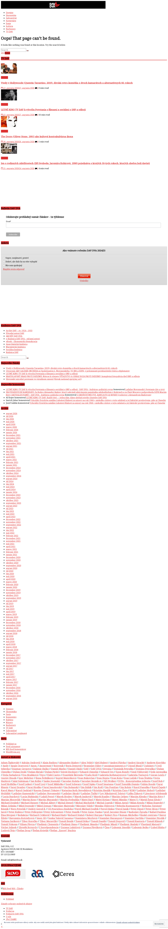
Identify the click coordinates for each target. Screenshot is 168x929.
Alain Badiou (50, 762)
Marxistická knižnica (16, 346)
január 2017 (11, 685)
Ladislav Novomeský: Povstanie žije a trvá (145, 389)
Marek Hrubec (64, 796)
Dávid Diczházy (69, 771)
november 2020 (13, 560)
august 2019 (11, 600)
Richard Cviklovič (40, 814)
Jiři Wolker (110, 781)
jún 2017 (10, 671)
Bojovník (59, 765)
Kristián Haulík (101, 790)
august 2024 (11, 478)
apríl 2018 (10, 644)
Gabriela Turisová (138, 774)
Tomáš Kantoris (136, 821)
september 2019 (13, 598)
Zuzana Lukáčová (70, 827)
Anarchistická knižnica (16, 344)
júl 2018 (9, 636)
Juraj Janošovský (53, 787)
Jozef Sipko (89, 784)
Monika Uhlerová (104, 805)
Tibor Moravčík (48, 821)
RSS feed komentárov (16, 749)
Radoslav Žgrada (138, 811)
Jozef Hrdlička (8, 784)
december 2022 (13, 519)
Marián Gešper (120, 796)
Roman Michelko (129, 814)
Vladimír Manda (88, 824)
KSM (132, 790)
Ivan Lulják (130, 777)
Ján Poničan (111, 787)
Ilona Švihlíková (45, 777)
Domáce (9, 12)
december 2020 (13, 557)
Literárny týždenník (156, 793)
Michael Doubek (10, 802)
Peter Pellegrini (33, 811)
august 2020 (11, 568)
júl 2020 (9, 571)
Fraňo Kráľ (91, 774)
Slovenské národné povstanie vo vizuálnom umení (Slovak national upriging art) (44, 379)
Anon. (34, 765)
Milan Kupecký (154, 802)
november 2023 (13, 497)
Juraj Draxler (18, 787)
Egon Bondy (122, 771)
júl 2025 (9, 448)
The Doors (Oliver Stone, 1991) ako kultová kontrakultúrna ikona (37, 136)
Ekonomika (11, 15)
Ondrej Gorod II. (37, 808)
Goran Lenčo (157, 774)
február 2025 (12, 462)
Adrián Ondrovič (31, 762)
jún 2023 (10, 511)
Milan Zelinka (8, 805)
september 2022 (13, 524)
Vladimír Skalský (129, 824)
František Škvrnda (73, 774)
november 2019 (13, 592)
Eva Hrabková (30, 774)
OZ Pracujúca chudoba (60, 808)
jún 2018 (10, 638)
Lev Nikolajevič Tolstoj (112, 793)
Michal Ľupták (105, 802)
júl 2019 (9, 603)
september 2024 (13, 476)
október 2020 (12, 562)
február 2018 (12, 649)
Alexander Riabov (69, 762)
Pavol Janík (122, 808)
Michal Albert (47, 802)
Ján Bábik (86, 787)
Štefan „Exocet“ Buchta (63, 830)
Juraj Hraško (34, 787)
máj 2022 (10, 533)
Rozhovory (10, 29)
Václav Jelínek (8, 827)
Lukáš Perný (47, 796)
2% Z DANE (11, 919)
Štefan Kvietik (40, 830)
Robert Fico (111, 814)
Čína (107, 827)
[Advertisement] (75, 187)
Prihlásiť (10, 899)
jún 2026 (10, 419)
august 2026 (11, 413)
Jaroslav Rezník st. (92, 781)
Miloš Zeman (44, 805)
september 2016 (13, 695)
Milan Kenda (137, 802)
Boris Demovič (74, 765)
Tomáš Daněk (98, 821)
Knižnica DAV (12, 352)
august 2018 (11, 633)
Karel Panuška (142, 787)
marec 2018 (11, 647)
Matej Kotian (103, 799)
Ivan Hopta (103, 777)
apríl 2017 (10, 676)
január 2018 (11, 652)
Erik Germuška (159, 771)
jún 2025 (10, 451)
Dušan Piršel (52, 771)
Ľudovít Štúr (8, 830)
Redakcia (23, 814)
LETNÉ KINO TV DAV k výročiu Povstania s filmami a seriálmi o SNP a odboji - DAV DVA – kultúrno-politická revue (59, 389)
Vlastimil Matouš (150, 824)
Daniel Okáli (75, 768)
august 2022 (11, 527)
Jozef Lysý (40, 784)
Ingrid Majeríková (66, 777)
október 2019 (12, 595)
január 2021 (11, 554)
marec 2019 (11, 614)
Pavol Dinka (107, 808)
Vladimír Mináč (108, 824)
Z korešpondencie (49, 827)
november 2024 (13, 470)
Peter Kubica (16, 811)
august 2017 (11, 666)
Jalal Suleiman (21, 781)
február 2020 (12, 584)
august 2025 (11, 446)
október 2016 (12, 693)
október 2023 (12, 500)
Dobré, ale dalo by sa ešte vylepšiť (21, 261)
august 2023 (11, 505)
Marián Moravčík (10, 799)
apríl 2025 (10, 457)
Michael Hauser (29, 802)
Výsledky (84, 281)
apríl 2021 (10, 546)
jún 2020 (10, 573)
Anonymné (45, 765)
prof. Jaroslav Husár (115, 811)
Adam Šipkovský (10, 762)
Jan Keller (36, 781)
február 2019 (12, 617)
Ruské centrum (148, 814)
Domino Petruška (145, 768)
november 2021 (13, 541)
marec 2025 (11, 459)
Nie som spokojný (13, 265)
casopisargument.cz (115, 765)
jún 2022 (10, 530)
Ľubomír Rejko (140, 827)
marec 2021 (11, 549)
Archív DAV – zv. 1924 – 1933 (19, 330)
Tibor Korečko (30, 821)
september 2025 (13, 443)
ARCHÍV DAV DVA (14, 336)
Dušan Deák (19, 771)
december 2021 (13, 538)
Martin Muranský (48, 799)
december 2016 (13, 687)
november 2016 (13, 690)
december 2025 (13, 435)
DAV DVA (96, 768)
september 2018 (13, 630)
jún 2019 (10, 606)
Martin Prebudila (69, 799)
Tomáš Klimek (155, 821)
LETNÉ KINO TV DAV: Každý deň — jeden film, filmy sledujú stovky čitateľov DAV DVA (66, 397)
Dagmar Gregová (21, 768)
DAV (86, 768)
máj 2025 (10, 454)
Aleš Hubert (101, 762)
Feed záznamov (13, 746)
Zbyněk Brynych (28, 827)
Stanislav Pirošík (155, 818)
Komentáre (11, 20)
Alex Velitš (87, 762)
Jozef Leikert (25, 784)
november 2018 (13, 625)
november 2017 (13, 657)
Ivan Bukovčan (86, 777)
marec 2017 (11, 679)
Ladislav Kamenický (23, 793)
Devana (107, 768)
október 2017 (12, 660)
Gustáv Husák (8, 777)
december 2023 (13, 495)
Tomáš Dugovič (116, 821)
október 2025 (12, 440)
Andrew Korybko (156, 762)
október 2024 (12, 473)
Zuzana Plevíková (92, 827)
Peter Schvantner (53, 811)
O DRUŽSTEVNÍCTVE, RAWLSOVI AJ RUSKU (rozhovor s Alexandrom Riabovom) (114, 394)
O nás (8, 916)
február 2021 (12, 552)
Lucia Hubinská (29, 796)
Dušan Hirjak (35, 771)
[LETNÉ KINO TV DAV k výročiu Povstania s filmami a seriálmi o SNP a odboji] (9, 99)
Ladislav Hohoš (145, 790)
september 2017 (13, 663)
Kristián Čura (120, 790)
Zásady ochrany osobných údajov (16, 903)
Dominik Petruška (124, 768)
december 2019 (13, 590)
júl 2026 (9, 416)
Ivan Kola (116, 777)
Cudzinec (149, 765)
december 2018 (13, 622)
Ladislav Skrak (70, 793)
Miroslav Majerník (63, 805)
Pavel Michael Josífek (87, 808)
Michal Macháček (84, 802)
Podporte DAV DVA (14, 913)
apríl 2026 (10, 424)
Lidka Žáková (134, 793)
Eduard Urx (107, 771)
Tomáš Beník (66, 821)
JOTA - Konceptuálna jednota (134, 781)
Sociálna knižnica (14, 349)
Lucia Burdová (11, 796)
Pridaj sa (10, 911)
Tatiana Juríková (10, 821)
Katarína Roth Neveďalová (76, 790)
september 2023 (13, 503)
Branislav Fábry (93, 765)
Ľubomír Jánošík (121, 827)
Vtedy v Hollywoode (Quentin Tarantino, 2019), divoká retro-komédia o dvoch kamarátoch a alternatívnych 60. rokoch (67, 82)
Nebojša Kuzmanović (127, 805)
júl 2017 (9, 668)
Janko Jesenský (52, 781)
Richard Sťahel (76, 814)
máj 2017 (10, 674)
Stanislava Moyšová (86, 818)
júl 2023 (9, 508)
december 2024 (13, 467)
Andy (6, 765)
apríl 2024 (10, 489)
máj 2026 (10, 421)
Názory (9, 722)
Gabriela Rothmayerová (112, 774)
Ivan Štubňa (145, 777)
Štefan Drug (23, 830)
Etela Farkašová (11, 774)
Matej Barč (87, 799)
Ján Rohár (125, 787)
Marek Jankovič (83, 796)
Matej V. (133, 799)
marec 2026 (11, 427)
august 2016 (11, 698)
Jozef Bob (158, 781)
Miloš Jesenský (27, 805)
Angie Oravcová (20, 765)
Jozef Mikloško (56, 784)
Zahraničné (11, 18)
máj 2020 (10, 576)
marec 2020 (11, 581)
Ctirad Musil (135, 765)
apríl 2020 (10, 579)
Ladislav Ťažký (89, 793)
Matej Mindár (119, 799)
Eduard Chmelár (89, 771)
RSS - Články (17, 888)
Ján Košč (98, 787)
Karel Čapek (158, 787)
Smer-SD (41, 818)
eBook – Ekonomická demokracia (21, 341)
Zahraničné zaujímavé (16, 733)
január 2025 (11, 465)
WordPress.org (13, 752)
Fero (42, 774)
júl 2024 (9, 481)
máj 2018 (10, 641)
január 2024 (11, 492)
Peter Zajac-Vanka (92, 811)
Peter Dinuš (137, 808)
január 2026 (11, 432)
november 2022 (13, 522)
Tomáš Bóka (82, 821)
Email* (8, 221)
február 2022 (12, 535)
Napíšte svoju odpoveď (13, 269)
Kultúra (9, 26)
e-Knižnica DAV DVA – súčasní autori (23, 338)
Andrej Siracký (136, 762)
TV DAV (9, 31)
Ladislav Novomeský (48, 793)
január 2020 (11, 587)
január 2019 (11, 619)
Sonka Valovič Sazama (60, 818)
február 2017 (12, 682)
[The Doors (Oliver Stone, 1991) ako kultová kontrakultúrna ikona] (9, 126)
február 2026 (12, 429)
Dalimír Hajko (41, 768)
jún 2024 (10, 484)
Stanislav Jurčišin (134, 818)
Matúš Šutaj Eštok (150, 799)
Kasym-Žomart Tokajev (47, 790)
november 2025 (13, 438)
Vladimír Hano (69, 824)
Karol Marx (7, 790)
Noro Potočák (18, 808)
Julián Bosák (148, 784)
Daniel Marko (58, 768)
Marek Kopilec (102, 796)
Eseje (8, 23)
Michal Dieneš (65, 802)
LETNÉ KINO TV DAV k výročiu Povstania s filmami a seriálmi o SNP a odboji (43, 109)
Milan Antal (121, 802)
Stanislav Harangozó (110, 818)
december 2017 (13, 655)
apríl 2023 (10, 516)
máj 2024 (10, 486)
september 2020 (13, 565)
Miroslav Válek (84, 805)
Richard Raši (59, 814)
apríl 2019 (10, 611)
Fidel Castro (54, 774)
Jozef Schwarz (73, 784)
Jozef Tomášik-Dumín (127, 784)
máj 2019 (10, 609)
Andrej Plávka (118, 762)
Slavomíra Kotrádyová (21, 818)
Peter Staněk (72, 811)
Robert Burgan (94, 814)
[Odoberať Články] (6, 888)
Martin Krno (29, 799)
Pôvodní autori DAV (15, 333)
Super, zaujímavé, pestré (17, 258)
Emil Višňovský (139, 771)
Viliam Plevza (27, 824)
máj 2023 (10, 514)
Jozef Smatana (105, 784)
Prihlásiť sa (11, 743)
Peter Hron (152, 808)
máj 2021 (10, 543)
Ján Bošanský (71, 787)
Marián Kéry (156, 796)
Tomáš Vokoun (9, 824)
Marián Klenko (138, 796)
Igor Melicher (26, 777)
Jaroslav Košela (70, 781)
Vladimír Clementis (48, 824)
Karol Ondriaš (23, 790)
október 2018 (12, 628)
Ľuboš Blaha (158, 827)
